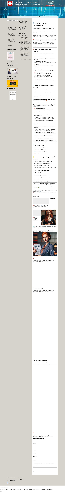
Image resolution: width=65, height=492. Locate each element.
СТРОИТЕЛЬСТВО (12, 28)
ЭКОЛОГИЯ (11, 42)
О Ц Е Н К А (34, 19)
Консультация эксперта (22, 35)
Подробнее (51, 489)
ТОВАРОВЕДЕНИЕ (12, 41)
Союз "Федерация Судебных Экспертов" (22, 479)
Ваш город (34, 460)
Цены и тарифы (37, 16)
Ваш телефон (35, 456)
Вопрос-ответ (27, 16)
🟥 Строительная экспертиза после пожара (40, 258)
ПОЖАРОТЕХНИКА (12, 34)
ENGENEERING (11, 32)
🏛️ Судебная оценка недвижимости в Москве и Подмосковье (44, 207)
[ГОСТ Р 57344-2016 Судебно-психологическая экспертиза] (13, 99)
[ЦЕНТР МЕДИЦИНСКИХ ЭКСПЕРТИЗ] (10, 5)
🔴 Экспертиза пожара (37, 432)
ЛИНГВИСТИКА (11, 38)
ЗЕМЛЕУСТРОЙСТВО (12, 29)
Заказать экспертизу (50, 5)
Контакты (47, 16)
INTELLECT (10, 40)
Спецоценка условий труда (11, 480)
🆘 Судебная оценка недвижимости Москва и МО (36, 206)
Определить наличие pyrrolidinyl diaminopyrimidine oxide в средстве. (25, 43)
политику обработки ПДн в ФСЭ (38, 464)
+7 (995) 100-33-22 (50, 2)
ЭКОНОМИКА (11, 36)
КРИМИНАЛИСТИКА (12, 30)
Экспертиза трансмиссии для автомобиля (40, 360)
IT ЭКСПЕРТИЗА (11, 39)
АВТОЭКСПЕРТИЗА (12, 35)
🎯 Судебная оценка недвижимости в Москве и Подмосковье (36, 219)
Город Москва (22, 20)
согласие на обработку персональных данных (42, 463)
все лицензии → (10, 61)
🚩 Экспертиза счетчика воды (38, 288)
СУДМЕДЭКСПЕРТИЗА (12, 27)
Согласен (0, 491)
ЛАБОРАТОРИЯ (11, 44)
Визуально (33, 443)
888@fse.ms (50, 3)
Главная (17, 16)
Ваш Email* (34, 450)
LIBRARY (10, 45)
